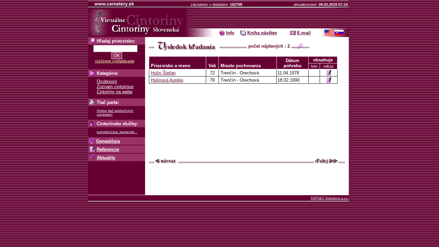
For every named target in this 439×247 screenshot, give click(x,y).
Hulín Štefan (163, 72)
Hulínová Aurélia (167, 80)
